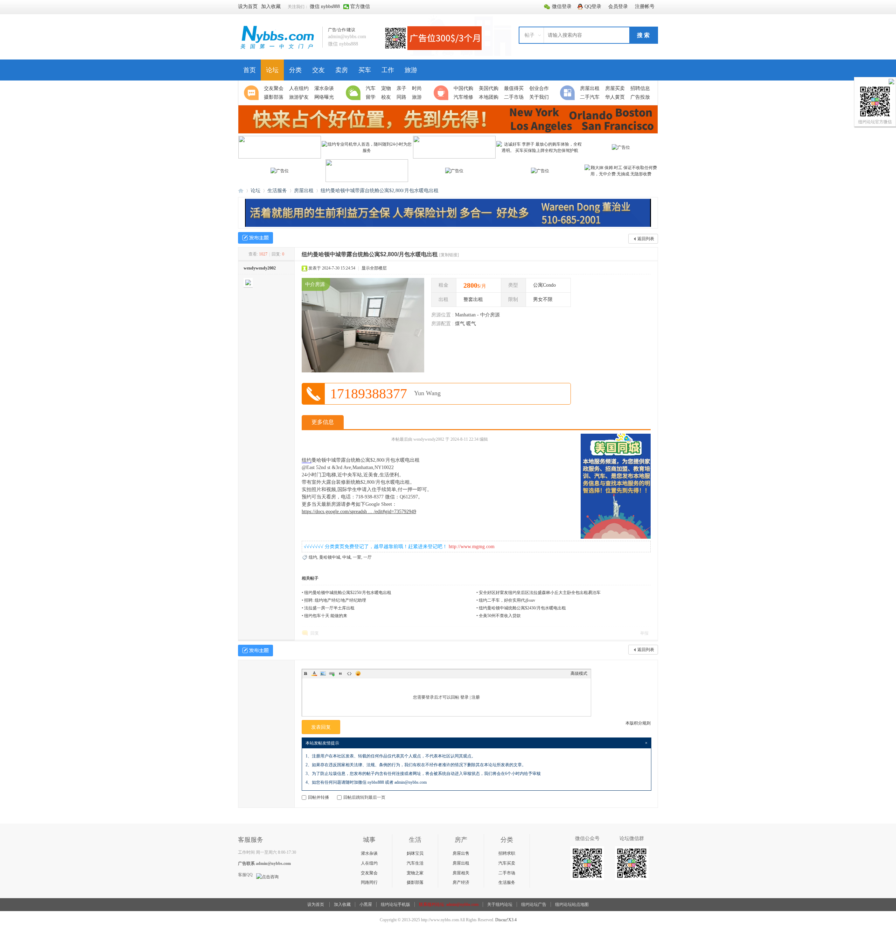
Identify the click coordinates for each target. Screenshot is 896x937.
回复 (314, 633)
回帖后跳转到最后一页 (364, 797)
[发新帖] (255, 238)
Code (349, 673)
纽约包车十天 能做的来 (325, 615)
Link (331, 673)
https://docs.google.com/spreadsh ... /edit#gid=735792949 (359, 511)
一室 (357, 557)
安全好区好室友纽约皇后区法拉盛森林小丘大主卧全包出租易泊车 (540, 592)
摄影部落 (415, 882)
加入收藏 (342, 904)
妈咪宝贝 (415, 853)
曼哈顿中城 (329, 557)
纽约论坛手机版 (395, 904)
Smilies (358, 673)
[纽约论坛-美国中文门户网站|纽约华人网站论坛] (277, 49)
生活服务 (277, 190)
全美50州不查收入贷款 (500, 615)
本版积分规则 (638, 723)
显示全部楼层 (374, 268)
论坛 (272, 70)
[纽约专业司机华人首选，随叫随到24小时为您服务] (367, 150)
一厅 (367, 557)
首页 (249, 70)
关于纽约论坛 (499, 904)
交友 (318, 70)
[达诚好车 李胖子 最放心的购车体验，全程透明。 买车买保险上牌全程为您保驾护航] (540, 150)
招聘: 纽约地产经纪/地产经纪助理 (335, 600)
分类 (295, 70)
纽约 (307, 460)
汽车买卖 (506, 863)
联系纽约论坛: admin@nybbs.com (448, 904)
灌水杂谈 (369, 853)
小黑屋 (365, 904)
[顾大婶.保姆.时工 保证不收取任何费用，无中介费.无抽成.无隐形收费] (621, 174)
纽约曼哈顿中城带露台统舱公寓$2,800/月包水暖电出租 (380, 190)
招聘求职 (506, 853)
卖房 (341, 70)
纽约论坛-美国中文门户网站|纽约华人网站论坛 (241, 191)
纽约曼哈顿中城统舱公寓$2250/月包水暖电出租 (347, 592)
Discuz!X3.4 (506, 919)
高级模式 (578, 673)
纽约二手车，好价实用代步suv (507, 600)
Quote (340, 673)
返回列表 (645, 238)
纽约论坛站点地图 (572, 904)
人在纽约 (369, 863)
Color (314, 673)
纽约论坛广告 (533, 904)
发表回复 (321, 727)
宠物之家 (415, 872)
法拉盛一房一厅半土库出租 (329, 608)
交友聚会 (369, 872)
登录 (464, 697)
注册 (475, 697)
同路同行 (369, 882)
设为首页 (315, 904)
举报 (644, 633)
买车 (364, 70)
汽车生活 (415, 863)
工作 (388, 70)
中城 (346, 557)
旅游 (411, 70)
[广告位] (621, 147)
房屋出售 (461, 853)
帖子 (529, 35)
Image (323, 673)
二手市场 (506, 872)
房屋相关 (461, 872)
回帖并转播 (318, 797)
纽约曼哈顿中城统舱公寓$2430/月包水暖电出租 (522, 608)
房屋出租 (304, 190)
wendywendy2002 (260, 268)
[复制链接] (449, 254)
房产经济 (461, 882)
